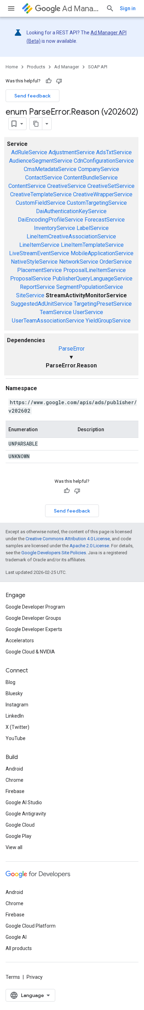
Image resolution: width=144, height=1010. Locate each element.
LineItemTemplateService (92, 245)
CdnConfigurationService (104, 160)
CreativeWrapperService (102, 194)
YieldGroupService (108, 320)
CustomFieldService (40, 202)
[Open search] (110, 8)
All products (19, 948)
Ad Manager (81, 8)
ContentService (27, 186)
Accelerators (20, 640)
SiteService (30, 295)
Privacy (35, 977)
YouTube (16, 738)
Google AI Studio (24, 802)
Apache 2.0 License (89, 545)
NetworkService (78, 261)
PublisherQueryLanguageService (92, 278)
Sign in (128, 8)
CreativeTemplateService (41, 194)
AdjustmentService (72, 152)
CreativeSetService (111, 186)
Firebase (15, 791)
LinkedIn (15, 716)
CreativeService (66, 186)
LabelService (93, 228)
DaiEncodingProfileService (50, 219)
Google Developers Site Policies (53, 552)
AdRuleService (29, 152)
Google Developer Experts (34, 629)
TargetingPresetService (103, 303)
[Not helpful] (59, 81)
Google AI (16, 937)
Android (14, 769)
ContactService (43, 177)
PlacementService (39, 270)
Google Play (18, 836)
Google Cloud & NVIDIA (30, 652)
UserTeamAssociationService (48, 320)
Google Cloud (20, 825)
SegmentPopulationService (89, 287)
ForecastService (105, 219)
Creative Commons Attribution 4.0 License (68, 538)
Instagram (17, 704)
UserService (88, 312)
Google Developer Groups (33, 618)
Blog (10, 682)
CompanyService (98, 169)
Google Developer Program (35, 607)
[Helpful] (48, 81)
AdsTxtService (114, 152)
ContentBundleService (91, 177)
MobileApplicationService (102, 253)
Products (36, 66)
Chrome (14, 780)
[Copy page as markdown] (36, 124)
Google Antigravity (26, 813)
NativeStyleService (34, 261)
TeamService (56, 312)
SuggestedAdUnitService (41, 303)
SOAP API (97, 66)
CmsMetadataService (50, 169)
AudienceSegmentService (40, 160)
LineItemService (39, 245)
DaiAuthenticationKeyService (71, 211)
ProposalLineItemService (94, 270)
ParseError (71, 348)
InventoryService (54, 228)
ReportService (37, 287)
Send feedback (32, 96)
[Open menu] (11, 8)
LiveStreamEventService (39, 253)
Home (12, 66)
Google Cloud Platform (31, 926)
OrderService (116, 261)
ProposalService (30, 278)
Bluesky (14, 693)
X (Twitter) (17, 727)
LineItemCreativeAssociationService (71, 236)
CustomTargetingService (97, 202)
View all (14, 847)
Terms (13, 977)
